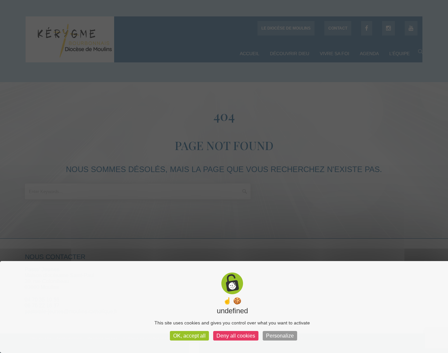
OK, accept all (189, 336)
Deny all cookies (235, 336)
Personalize (280, 336)
